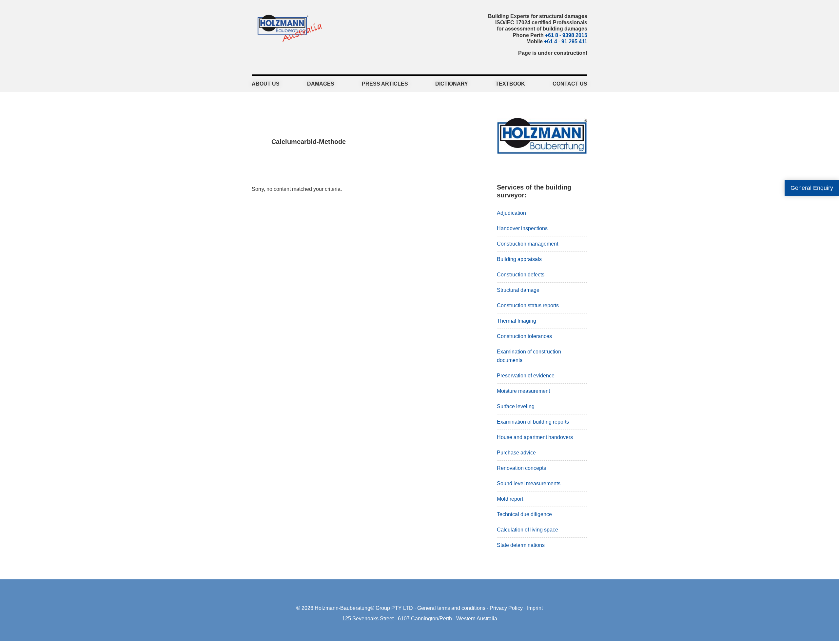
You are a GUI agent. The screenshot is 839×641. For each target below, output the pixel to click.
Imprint (535, 608)
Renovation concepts (521, 468)
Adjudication (511, 213)
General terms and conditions (451, 608)
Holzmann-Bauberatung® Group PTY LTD (364, 608)
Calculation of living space (527, 529)
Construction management (527, 244)
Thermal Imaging (516, 321)
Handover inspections (522, 228)
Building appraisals (519, 259)
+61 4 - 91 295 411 (565, 41)
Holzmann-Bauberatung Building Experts (288, 28)
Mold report (510, 499)
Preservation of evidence (526, 375)
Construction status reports (528, 305)
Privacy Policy (506, 608)
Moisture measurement (523, 391)
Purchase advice (516, 452)
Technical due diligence (524, 514)
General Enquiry (811, 188)
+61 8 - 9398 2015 (566, 35)
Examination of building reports (533, 422)
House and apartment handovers (535, 437)
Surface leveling (516, 406)
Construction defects (520, 274)
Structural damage (518, 290)
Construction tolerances (524, 336)
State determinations (521, 545)
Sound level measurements (528, 483)
